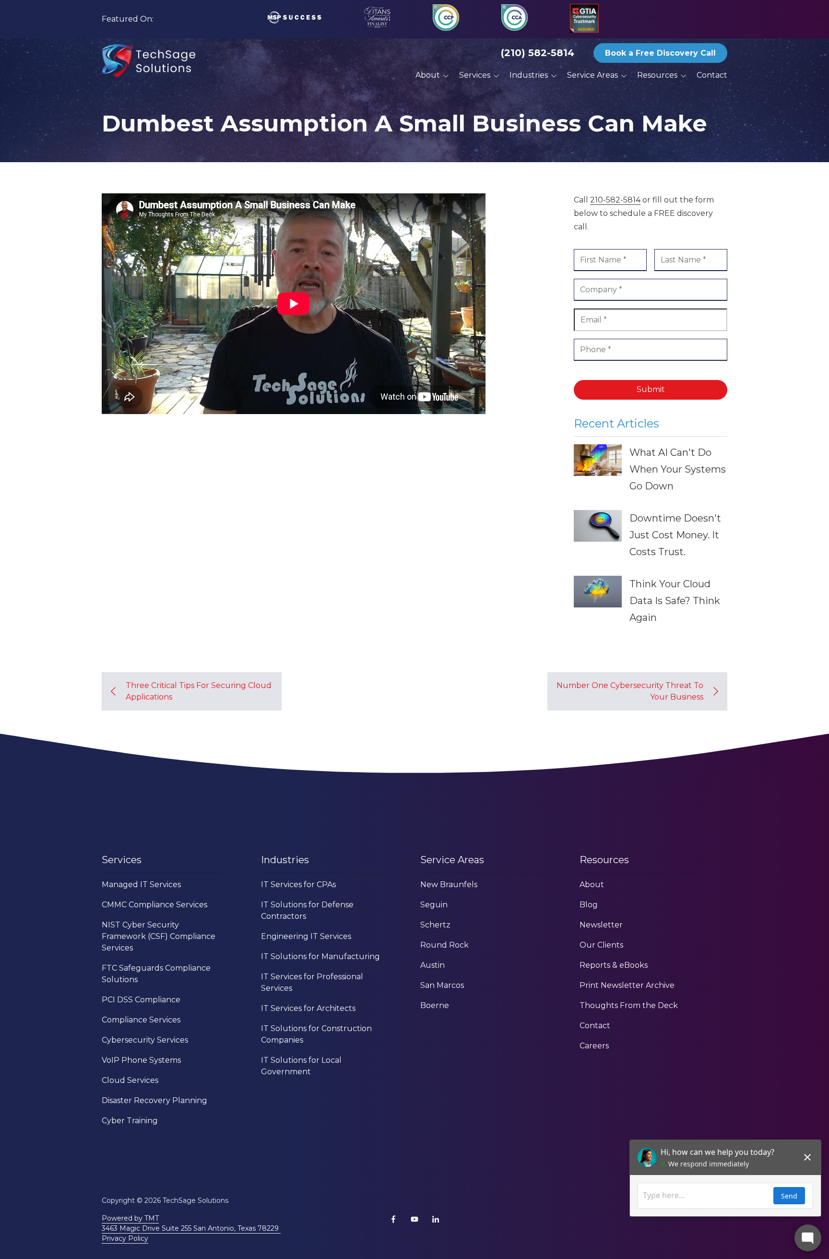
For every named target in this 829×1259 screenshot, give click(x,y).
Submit (651, 389)
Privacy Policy (125, 1238)
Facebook (393, 1219)
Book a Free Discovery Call (660, 53)
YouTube (414, 1219)
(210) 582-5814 (537, 53)
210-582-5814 (615, 199)
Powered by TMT (130, 1218)
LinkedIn (435, 1219)
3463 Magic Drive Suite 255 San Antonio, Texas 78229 (191, 1228)
